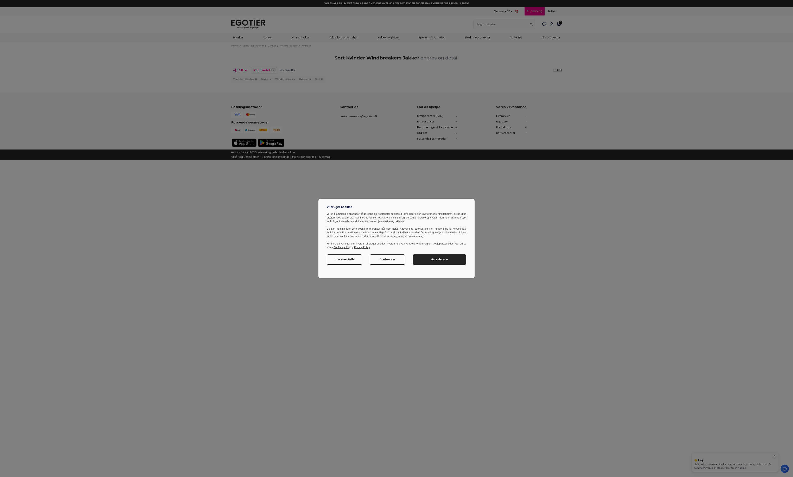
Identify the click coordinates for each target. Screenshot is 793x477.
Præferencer (387, 259)
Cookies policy (342, 247)
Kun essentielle (344, 259)
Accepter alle (439, 259)
